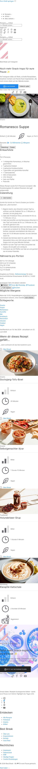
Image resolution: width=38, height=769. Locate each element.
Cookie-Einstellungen (10, 759)
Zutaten (12, 147)
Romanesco (4, 310)
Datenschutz (7, 752)
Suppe (2, 307)
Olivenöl (2, 321)
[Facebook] (8, 30)
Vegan (2, 325)
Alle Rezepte (7, 717)
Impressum (7, 750)
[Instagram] (1, 30)
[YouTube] (15, 30)
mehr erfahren (29, 297)
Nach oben (4, 768)
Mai (1, 314)
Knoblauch (3, 316)
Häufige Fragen (8, 757)
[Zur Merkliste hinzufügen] (1, 145)
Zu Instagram (10, 86)
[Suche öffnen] (1, 35)
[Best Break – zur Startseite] (19, 683)
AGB (4, 755)
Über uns (6, 734)
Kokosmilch (4, 318)
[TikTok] (4, 30)
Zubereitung (4, 147)
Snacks (2, 305)
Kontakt (5, 738)
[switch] (7, 23)
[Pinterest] (11, 30)
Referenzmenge (20, 274)
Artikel (5, 724)
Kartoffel (3, 312)
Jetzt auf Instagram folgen (16, 669)
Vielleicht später (24, 86)
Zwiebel (2, 323)
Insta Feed (6, 740)
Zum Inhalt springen (7, 1)
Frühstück (6, 720)
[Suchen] (1, 25)
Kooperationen (8, 736)
